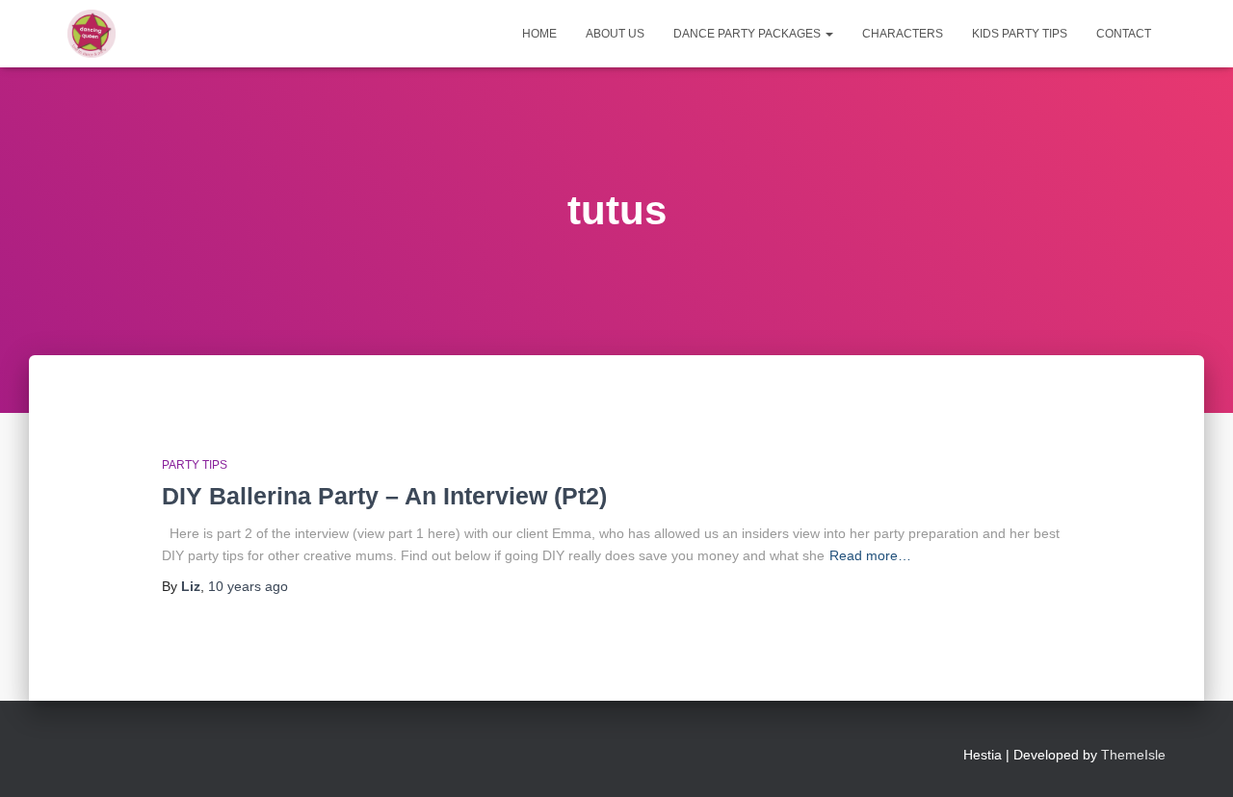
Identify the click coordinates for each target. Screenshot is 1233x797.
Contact (1123, 33)
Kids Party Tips (1019, 33)
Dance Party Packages (748, 33)
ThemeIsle (1133, 754)
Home (539, 33)
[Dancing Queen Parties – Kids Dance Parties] (91, 34)
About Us (615, 33)
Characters (902, 33)
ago (248, 586)
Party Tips (194, 465)
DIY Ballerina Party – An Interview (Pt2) (384, 495)
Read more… (870, 555)
